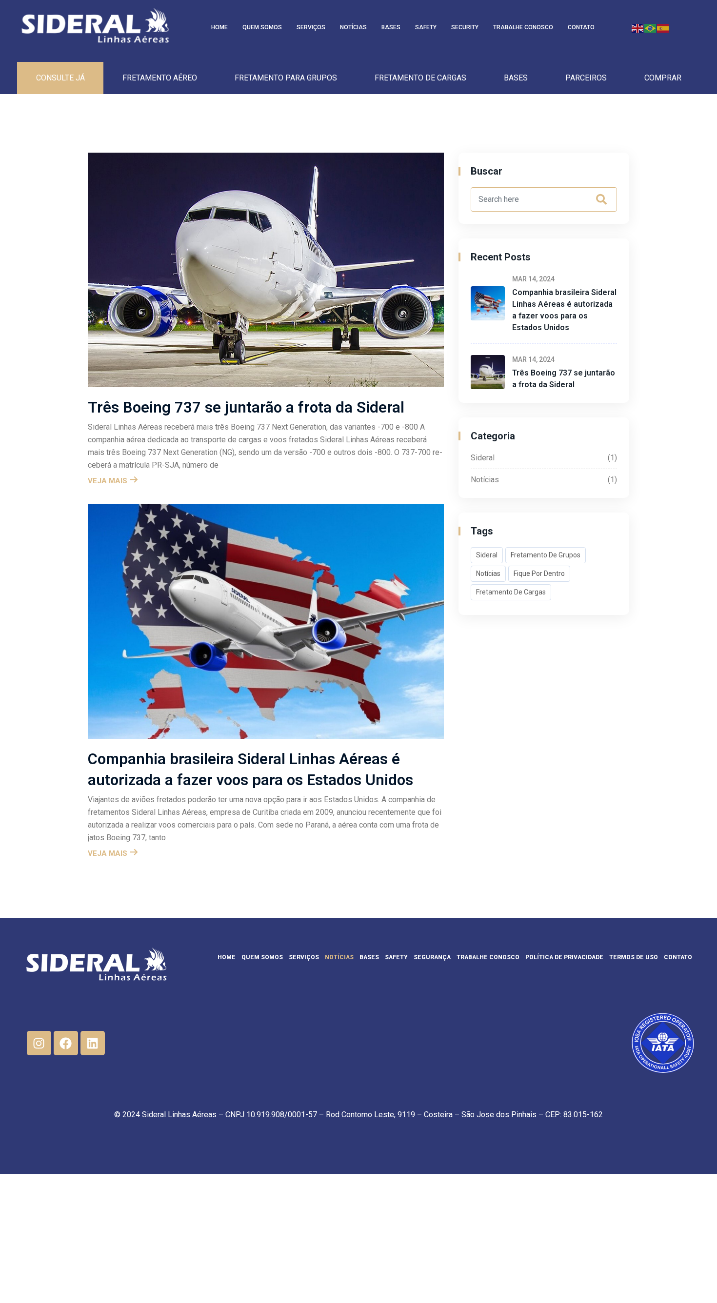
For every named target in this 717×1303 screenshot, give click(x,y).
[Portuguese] (650, 27)
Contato (581, 27)
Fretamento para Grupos (286, 77)
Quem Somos (262, 27)
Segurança (432, 957)
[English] (638, 27)
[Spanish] (663, 27)
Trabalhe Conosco (523, 27)
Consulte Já (60, 77)
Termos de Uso (633, 957)
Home (219, 27)
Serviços (311, 27)
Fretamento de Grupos (545, 555)
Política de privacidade (564, 957)
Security (464, 27)
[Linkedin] (92, 1043)
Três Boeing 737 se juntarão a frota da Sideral (246, 407)
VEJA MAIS (108, 480)
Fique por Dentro (539, 573)
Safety (426, 27)
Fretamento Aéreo (159, 77)
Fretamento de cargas (420, 77)
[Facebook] (66, 1043)
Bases (390, 27)
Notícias (353, 27)
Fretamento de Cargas (511, 592)
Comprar (662, 77)
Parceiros (586, 77)
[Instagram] (39, 1043)
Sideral (544, 457)
